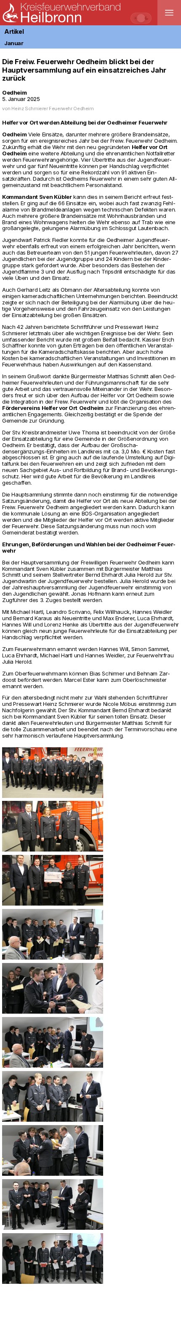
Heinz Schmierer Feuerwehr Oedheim (52, 108)
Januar (14, 43)
